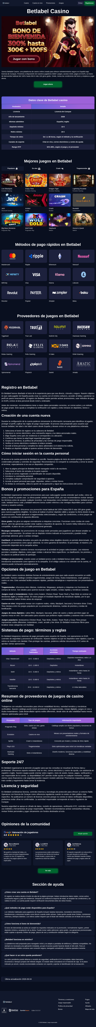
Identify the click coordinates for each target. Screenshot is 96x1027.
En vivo (34, 168)
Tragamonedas (82, 168)
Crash (58, 168)
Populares (11, 168)
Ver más (48, 870)
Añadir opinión (83, 833)
